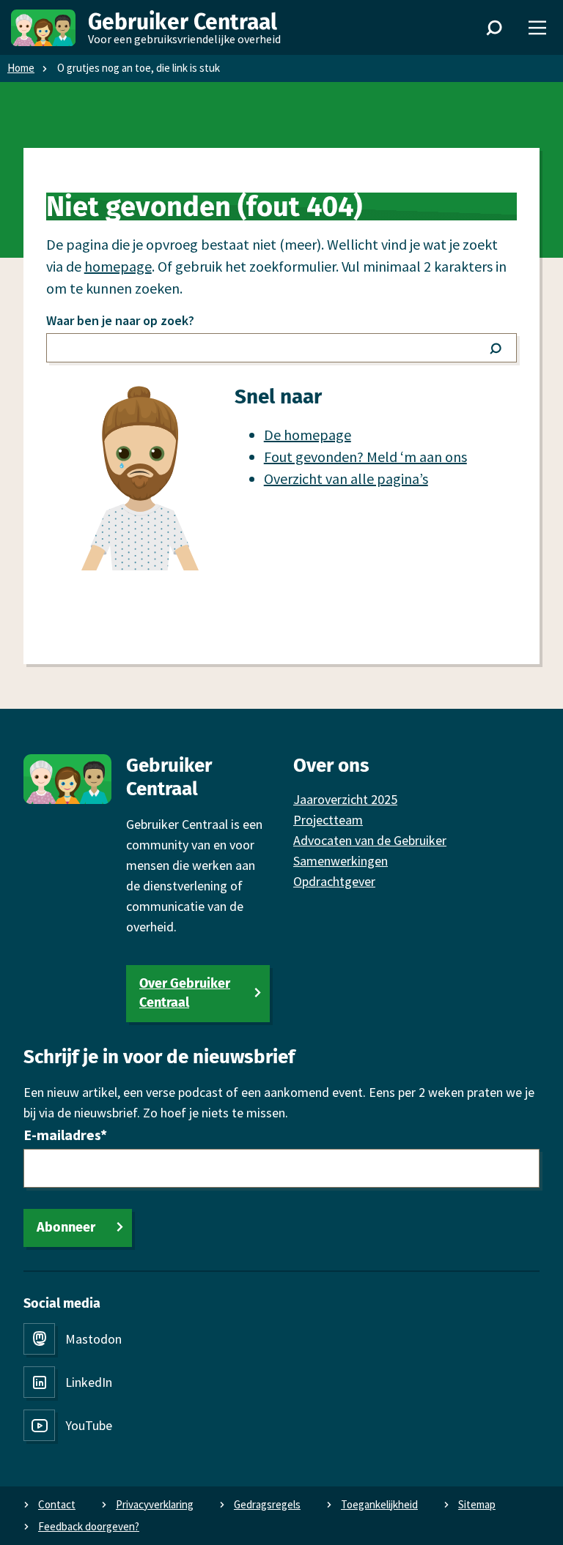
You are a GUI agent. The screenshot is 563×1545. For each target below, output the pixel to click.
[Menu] (537, 27)
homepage (118, 266)
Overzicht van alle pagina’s (346, 478)
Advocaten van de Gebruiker (369, 840)
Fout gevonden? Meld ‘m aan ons (365, 456)
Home (20, 68)
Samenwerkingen (340, 860)
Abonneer (66, 1227)
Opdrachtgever (334, 881)
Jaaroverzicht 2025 (345, 799)
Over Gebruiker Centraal (184, 992)
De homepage (307, 434)
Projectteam (328, 819)
